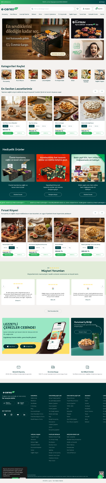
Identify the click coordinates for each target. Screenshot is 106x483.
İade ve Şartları (71, 437)
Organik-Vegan (35, 437)
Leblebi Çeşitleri (53, 424)
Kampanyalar (70, 447)
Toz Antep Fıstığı (53, 439)
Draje (104, 398)
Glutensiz (33, 439)
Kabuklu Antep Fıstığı (54, 437)
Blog (32, 408)
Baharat (34, 14)
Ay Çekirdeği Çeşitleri (55, 400)
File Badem (52, 442)
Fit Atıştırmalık (62, 14)
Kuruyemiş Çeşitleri (54, 430)
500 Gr (18, 126)
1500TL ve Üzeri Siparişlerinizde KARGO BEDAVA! (55, 2)
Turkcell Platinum (71, 452)
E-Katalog (33, 406)
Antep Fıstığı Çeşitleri (55, 398)
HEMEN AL (19, 133)
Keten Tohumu (89, 411)
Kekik (86, 400)
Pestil (104, 403)
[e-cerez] (5, 414)
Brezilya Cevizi (53, 445)
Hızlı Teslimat (70, 450)
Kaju (50, 416)
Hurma (102, 14)
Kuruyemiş (5, 14)
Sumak (87, 403)
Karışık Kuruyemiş (53, 419)
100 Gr (5, 126)
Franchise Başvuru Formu (37, 416)
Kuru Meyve (13, 14)
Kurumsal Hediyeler (36, 447)
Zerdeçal (87, 406)
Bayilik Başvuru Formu (37, 419)
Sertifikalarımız (7, 2)
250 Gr (11, 126)
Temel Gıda (82, 14)
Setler (32, 450)
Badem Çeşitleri (53, 403)
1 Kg (17, 247)
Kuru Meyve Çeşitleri (72, 422)
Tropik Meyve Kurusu (72, 400)
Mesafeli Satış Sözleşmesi (74, 439)
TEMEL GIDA (70, 406)
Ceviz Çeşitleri (53, 406)
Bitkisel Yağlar (34, 442)
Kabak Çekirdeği (53, 414)
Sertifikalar (34, 403)
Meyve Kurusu (71, 398)
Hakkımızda (34, 398)
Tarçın (86, 414)
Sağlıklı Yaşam (73, 14)
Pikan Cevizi (52, 460)
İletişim (103, 2)
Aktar (40, 14)
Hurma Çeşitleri (71, 403)
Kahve (68, 416)
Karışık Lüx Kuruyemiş (54, 452)
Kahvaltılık (69, 411)
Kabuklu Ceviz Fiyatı (54, 455)
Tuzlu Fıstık (52, 447)
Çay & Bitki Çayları (72, 419)
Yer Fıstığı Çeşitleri (54, 411)
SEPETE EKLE (8, 133)
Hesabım (87, 9)
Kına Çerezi (52, 422)
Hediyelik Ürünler (93, 14)
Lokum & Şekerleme (50, 14)
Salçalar (69, 414)
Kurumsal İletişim (35, 411)
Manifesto (33, 400)
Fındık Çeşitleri (53, 408)
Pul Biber (87, 398)
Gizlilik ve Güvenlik (72, 442)
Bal (68, 408)
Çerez (50, 427)
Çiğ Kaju (51, 450)
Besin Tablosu (70, 445)
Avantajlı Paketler (24, 14)
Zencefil (87, 416)
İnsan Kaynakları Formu (37, 414)
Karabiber (87, 408)
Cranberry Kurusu (53, 458)
